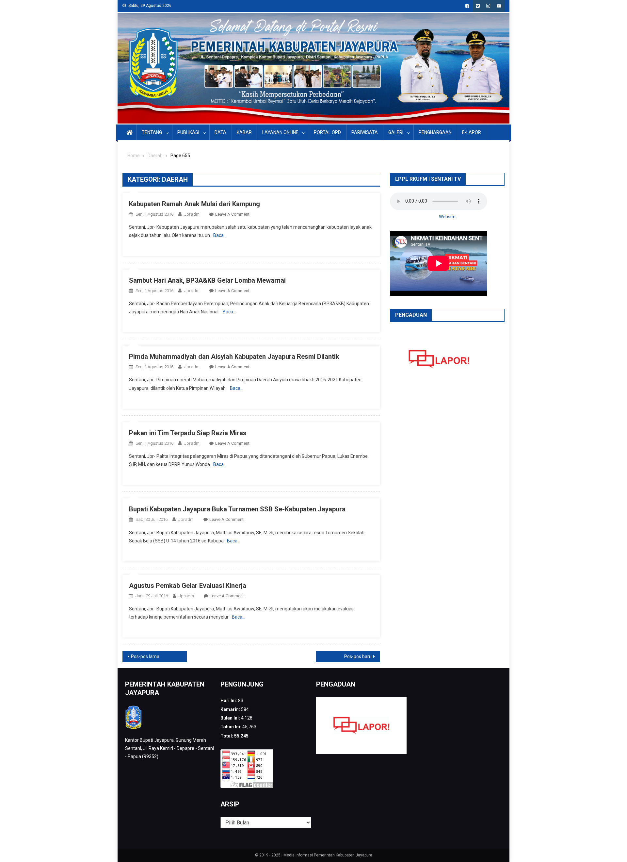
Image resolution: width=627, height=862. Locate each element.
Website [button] (447, 216)
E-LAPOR (471, 132)
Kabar (244, 132)
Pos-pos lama (145, 656)
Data (220, 132)
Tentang (152, 132)
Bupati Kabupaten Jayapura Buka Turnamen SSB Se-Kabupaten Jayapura (237, 509)
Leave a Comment (232, 214)
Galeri (395, 132)
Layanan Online (280, 132)
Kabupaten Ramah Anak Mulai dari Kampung (194, 204)
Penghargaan (435, 132)
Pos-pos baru (358, 656)
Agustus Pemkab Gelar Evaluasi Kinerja (187, 585)
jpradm (192, 214)
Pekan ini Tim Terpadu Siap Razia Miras (188, 433)
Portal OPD (327, 132)
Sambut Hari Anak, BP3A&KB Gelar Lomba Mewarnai (207, 280)
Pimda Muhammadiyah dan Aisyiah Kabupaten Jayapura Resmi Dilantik (234, 356)
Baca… (220, 235)
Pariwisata (364, 132)
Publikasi (188, 132)
